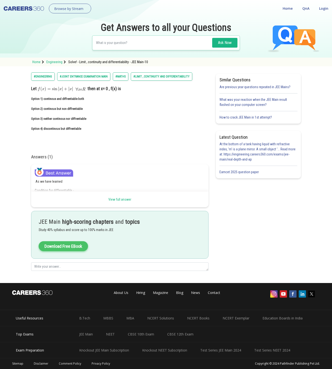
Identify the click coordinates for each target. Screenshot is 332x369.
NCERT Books (198, 318)
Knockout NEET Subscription (164, 350)
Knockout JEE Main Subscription (104, 350)
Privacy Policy (101, 363)
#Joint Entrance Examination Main (84, 76)
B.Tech (84, 318)
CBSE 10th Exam (141, 334)
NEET (110, 334)
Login (323, 8)
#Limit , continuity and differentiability (161, 76)
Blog (179, 292)
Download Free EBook (63, 246)
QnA (305, 8)
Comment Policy (70, 363)
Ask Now (225, 42)
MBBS (108, 318)
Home (288, 8)
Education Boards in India (282, 318)
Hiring (140, 292)
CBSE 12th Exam (180, 334)
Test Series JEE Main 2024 (220, 350)
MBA (130, 318)
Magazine (160, 292)
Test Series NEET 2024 (272, 350)
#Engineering (43, 76)
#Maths (120, 76)
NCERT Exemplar (236, 318)
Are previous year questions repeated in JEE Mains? (254, 87)
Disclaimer (41, 363)
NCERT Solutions (160, 318)
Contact (214, 292)
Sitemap (17, 363)
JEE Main (86, 334)
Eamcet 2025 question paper (239, 172)
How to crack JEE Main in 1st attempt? (245, 117)
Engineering (54, 62)
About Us (121, 292)
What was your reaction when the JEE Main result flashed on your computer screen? (253, 102)
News (195, 292)
